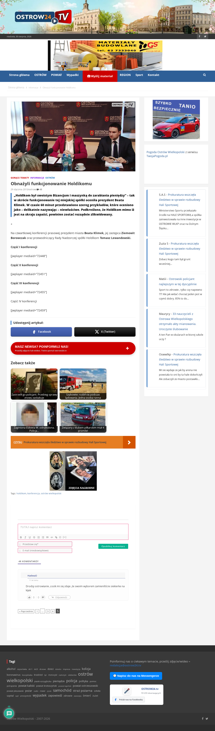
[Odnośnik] (56, 537)
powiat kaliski (26, 685)
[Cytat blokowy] (47, 537)
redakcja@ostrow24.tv (125, 665)
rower (42, 690)
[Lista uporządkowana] (38, 537)
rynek (49, 691)
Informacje (37, 177)
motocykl (52, 674)
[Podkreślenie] (30, 537)
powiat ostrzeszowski (85, 685)
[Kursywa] (25, 537)
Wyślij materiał (101, 76)
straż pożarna (82, 690)
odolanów (72, 675)
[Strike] (34, 537)
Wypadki (73, 75)
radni (36, 691)
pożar (28, 690)
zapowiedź (55, 695)
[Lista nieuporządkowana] (43, 537)
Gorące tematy (20, 177)
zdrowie (68, 695)
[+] (64, 537)
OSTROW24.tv (149, 689)
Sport (139, 75)
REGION (125, 75)
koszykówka (27, 675)
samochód (62, 690)
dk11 (30, 669)
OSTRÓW (40, 75)
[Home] (16, 87)
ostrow (32, 189)
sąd (16, 696)
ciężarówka (22, 669)
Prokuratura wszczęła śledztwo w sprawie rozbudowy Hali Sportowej (179, 200)
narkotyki (62, 675)
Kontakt (153, 75)
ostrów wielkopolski (51, 493)
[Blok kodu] (52, 537)
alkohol (11, 669)
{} (60, 537)
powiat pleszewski (15, 690)
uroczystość (25, 695)
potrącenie (12, 685)
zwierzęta (77, 696)
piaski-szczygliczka (42, 681)
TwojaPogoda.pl (157, 156)
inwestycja (76, 669)
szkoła (97, 690)
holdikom (21, 493)
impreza (66, 669)
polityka (83, 681)
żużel (95, 695)
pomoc (93, 681)
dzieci (51, 669)
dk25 (36, 669)
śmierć (87, 695)
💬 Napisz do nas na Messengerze (136, 675)
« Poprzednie (26, 611)
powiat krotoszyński (46, 685)
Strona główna (19, 75)
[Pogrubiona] (21, 537)
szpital (10, 695)
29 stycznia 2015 (19, 189)
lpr (45, 675)
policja (71, 680)
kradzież (38, 674)
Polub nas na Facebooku (131, 699)
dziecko (58, 669)
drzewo (43, 669)
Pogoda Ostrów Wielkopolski (166, 152)
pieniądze (59, 681)
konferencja (33, 493)
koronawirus (13, 674)
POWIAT (56, 75)
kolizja (86, 669)
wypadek (40, 695)
